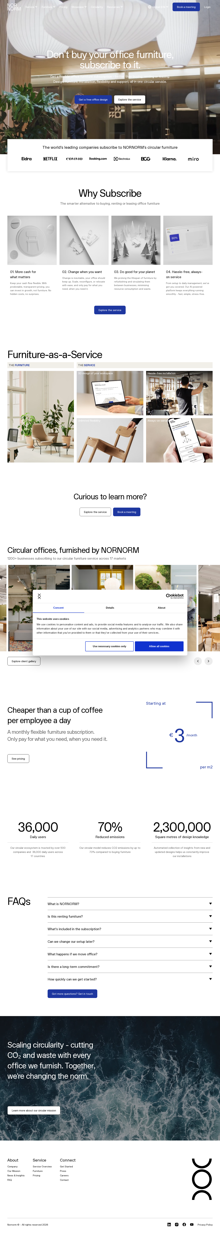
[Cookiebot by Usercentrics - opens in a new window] (168, 596)
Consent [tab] (58, 607)
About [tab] (161, 607)
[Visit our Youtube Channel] (192, 1224)
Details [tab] (110, 607)
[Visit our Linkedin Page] (169, 1224)
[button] (31, 7)
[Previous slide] (198, 661)
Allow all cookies (159, 646)
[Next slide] (208, 661)
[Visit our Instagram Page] (176, 1224)
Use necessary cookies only (109, 646)
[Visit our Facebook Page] (184, 1224)
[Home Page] (14, 7)
